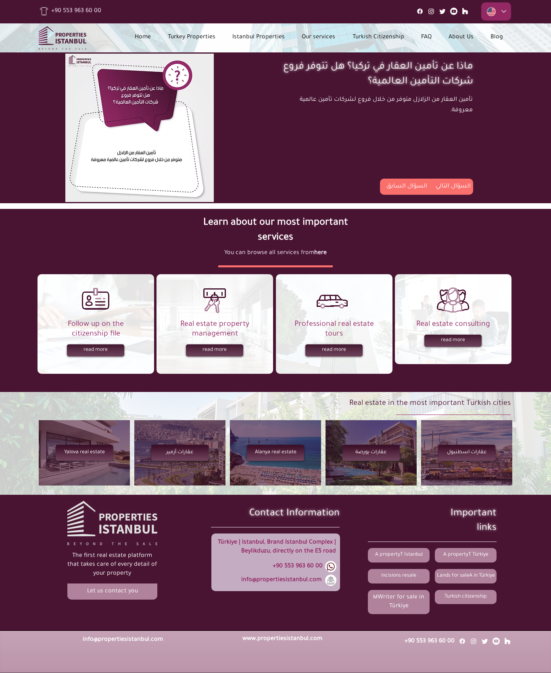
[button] (112, 591)
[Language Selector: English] (496, 11)
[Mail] (465, 11)
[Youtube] (453, 11)
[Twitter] (442, 11)
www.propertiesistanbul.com (282, 639)
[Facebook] (420, 11)
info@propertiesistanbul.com (281, 580)
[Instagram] (431, 11)
